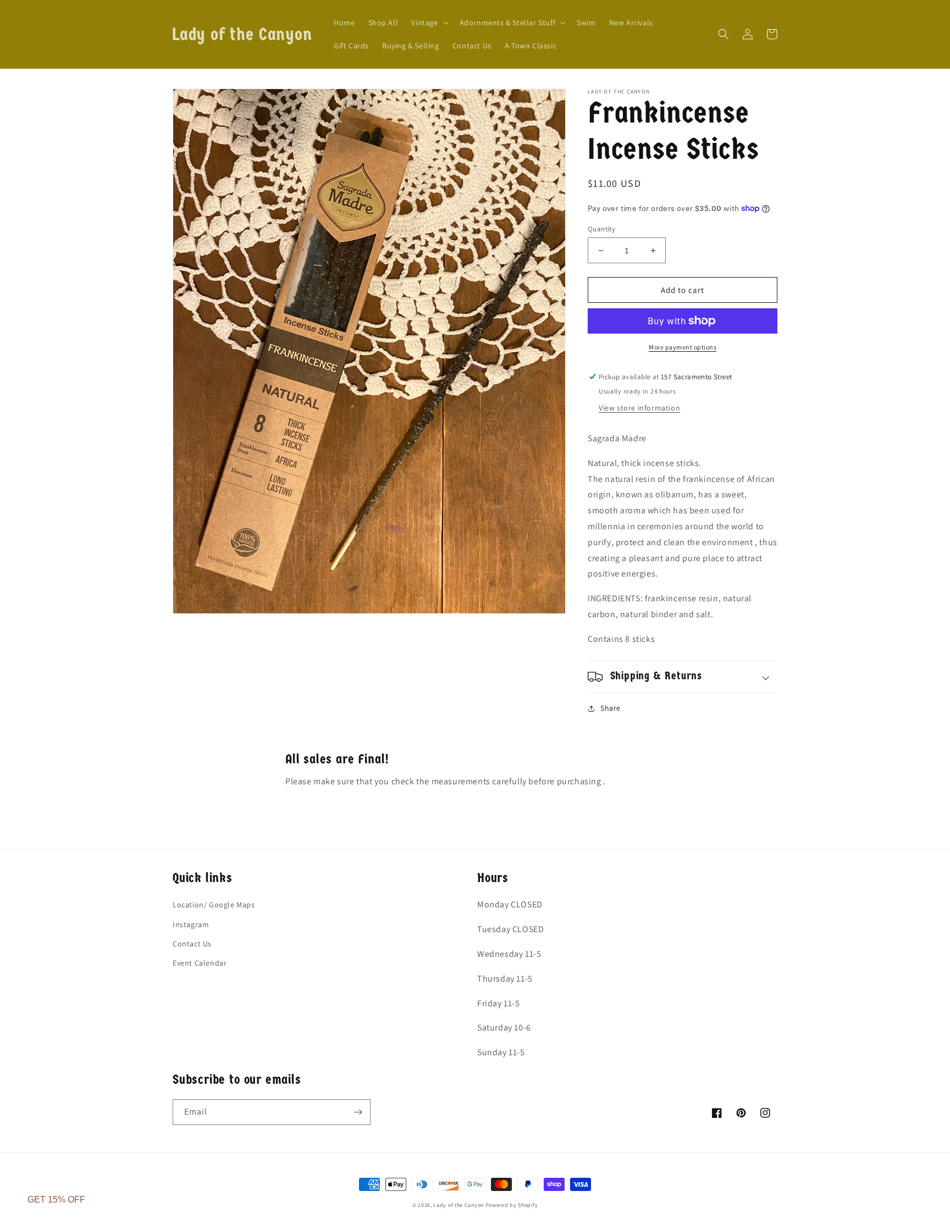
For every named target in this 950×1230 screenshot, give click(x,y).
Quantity (601, 229)
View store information (639, 408)
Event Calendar (200, 963)
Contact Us (192, 944)
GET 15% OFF (56, 1199)
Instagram (191, 924)
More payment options (682, 347)
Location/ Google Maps (214, 905)
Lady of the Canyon (459, 1205)
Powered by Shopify (511, 1205)
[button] (428, 22)
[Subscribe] (358, 1112)
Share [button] (610, 708)
